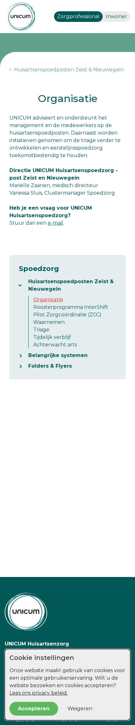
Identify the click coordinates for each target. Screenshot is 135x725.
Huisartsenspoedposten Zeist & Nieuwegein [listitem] (68, 70)
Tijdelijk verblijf (52, 337)
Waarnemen (49, 322)
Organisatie (48, 300)
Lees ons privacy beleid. (38, 693)
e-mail (55, 223)
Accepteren (34, 709)
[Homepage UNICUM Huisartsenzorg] (67, 612)
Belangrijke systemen (58, 355)
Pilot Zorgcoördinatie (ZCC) (67, 315)
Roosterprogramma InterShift (70, 307)
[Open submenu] (23, 285)
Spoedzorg (39, 268)
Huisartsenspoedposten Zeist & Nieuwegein (71, 285)
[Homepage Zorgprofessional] (20, 17)
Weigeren (80, 709)
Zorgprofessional (78, 16)
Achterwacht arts (55, 345)
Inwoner (116, 16)
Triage (41, 330)
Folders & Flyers (50, 366)
